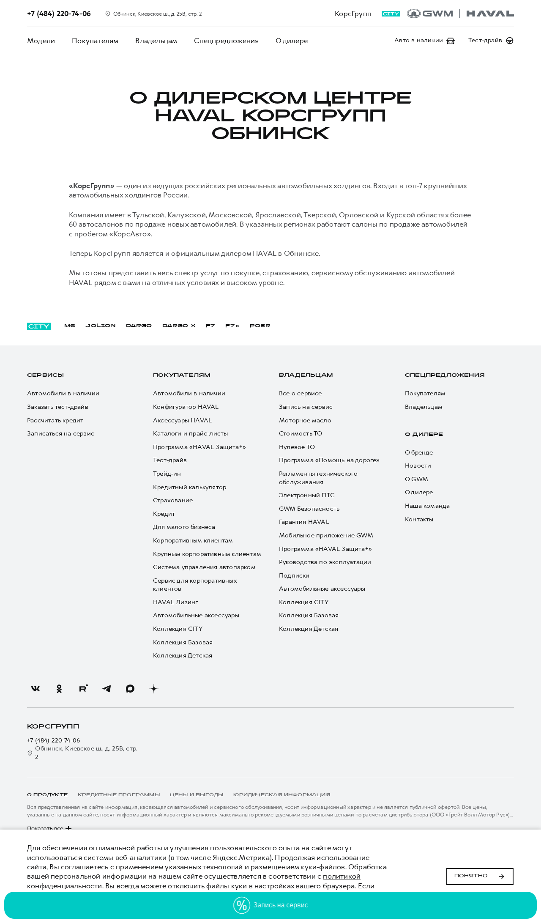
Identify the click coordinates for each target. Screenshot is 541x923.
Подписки (294, 576)
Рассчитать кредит (55, 420)
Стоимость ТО (300, 434)
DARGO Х (179, 326)
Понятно (471, 876)
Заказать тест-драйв (57, 407)
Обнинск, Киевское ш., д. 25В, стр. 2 (86, 753)
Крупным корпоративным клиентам (207, 554)
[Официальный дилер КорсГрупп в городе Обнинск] (460, 13)
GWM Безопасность (309, 509)
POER (260, 326)
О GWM (416, 479)
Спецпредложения (226, 40)
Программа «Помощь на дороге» (329, 460)
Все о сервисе (300, 393)
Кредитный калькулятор (189, 487)
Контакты (419, 519)
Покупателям (95, 40)
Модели (41, 40)
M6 (69, 326)
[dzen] (153, 688)
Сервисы (45, 375)
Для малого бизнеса (184, 527)
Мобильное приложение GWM (326, 535)
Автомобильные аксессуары (196, 615)
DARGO (139, 326)
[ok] (59, 688)
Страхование (173, 500)
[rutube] (82, 688)
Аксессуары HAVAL (182, 420)
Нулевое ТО (297, 447)
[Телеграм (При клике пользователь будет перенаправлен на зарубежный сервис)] (106, 688)
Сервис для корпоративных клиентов (195, 585)
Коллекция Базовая (183, 642)
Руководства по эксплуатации (325, 562)
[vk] (35, 688)
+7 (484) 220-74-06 (53, 741)
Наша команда (427, 506)
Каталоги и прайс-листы (190, 434)
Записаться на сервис (60, 434)
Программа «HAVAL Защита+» (199, 447)
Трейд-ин (167, 474)
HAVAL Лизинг (175, 602)
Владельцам (156, 40)
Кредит (164, 514)
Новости (418, 466)
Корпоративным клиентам (193, 541)
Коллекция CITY (177, 629)
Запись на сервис (306, 407)
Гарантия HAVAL (304, 522)
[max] (130, 688)
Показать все (45, 828)
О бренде (419, 453)
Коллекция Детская (182, 656)
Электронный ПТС (307, 495)
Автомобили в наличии (63, 393)
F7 (210, 326)
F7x (232, 326)
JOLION (100, 326)
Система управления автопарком (204, 567)
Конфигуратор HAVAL (186, 407)
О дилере (292, 40)
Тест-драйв (170, 460)
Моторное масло (305, 420)
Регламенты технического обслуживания (318, 478)
